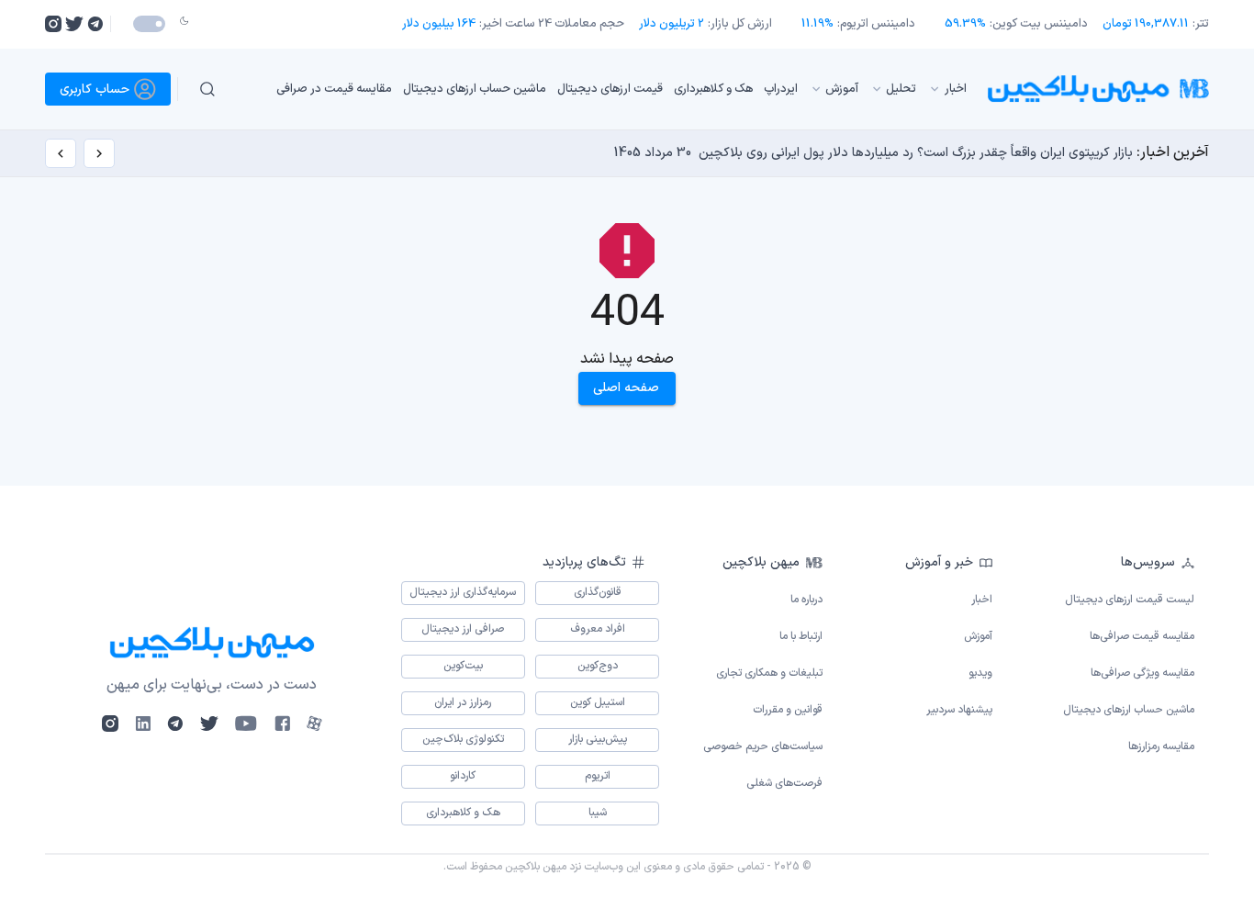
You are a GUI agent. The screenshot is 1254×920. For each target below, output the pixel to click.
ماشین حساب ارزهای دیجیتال (474, 88)
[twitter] (74, 24)
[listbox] (607, 88)
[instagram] (53, 24)
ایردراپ (781, 88)
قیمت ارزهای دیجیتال (610, 88)
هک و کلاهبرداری (713, 88)
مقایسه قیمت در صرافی (334, 88)
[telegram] (95, 24)
